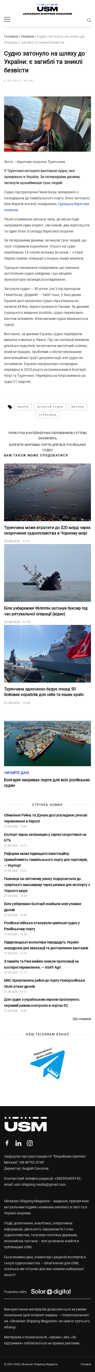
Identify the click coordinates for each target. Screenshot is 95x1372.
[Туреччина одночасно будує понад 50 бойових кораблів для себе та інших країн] (47, 654)
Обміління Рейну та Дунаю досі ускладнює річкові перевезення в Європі (45, 818)
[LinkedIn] (18, 1143)
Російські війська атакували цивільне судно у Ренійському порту (42, 926)
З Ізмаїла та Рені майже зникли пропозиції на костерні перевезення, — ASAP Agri (41, 964)
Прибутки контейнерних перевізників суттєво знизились (47, 435)
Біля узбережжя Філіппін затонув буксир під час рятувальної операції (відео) (46, 611)
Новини (27, 36)
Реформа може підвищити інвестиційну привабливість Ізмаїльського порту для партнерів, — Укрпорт (46, 860)
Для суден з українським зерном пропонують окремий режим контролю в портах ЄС (42, 1002)
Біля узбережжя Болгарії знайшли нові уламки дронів (42, 907)
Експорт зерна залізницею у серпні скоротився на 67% (45, 837)
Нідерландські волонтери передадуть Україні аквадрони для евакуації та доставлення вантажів (46, 945)
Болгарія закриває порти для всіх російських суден (47, 447)
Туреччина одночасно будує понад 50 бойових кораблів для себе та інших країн (44, 692)
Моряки (77, 407)
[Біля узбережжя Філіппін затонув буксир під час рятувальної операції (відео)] (47, 573)
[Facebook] (7, 1143)
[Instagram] (30, 1143)
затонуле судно (50, 407)
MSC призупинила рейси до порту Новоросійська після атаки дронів (44, 983)
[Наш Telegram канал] (47, 1063)
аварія (23, 407)
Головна (11, 36)
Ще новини (82, 1019)
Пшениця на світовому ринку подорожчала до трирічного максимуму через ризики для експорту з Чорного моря (47, 885)
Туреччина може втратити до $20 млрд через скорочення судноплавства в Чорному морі (47, 530)
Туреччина (48, 415)
